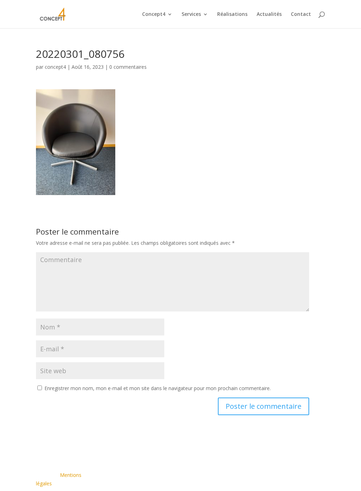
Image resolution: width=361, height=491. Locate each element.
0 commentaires (128, 66)
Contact (301, 14)
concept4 (55, 66)
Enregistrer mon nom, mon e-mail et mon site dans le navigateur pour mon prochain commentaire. (157, 388)
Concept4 (153, 14)
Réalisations (232, 14)
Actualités (269, 14)
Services (191, 14)
